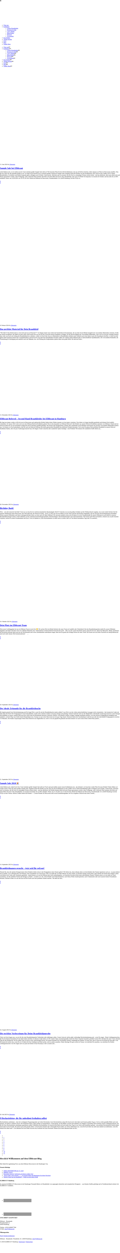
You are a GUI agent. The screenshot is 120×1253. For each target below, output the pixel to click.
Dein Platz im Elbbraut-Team (13, 625)
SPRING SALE (8, 1172)
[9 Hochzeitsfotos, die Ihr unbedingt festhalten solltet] (48, 1113)
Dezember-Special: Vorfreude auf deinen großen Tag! (18, 1174)
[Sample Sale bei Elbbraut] (47, 163)
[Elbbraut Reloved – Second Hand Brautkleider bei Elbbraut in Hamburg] (41, 413)
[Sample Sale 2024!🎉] (48, 778)
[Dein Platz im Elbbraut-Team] (48, 620)
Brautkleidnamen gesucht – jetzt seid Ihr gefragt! (22, 868)
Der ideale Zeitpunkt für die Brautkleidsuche (20, 708)
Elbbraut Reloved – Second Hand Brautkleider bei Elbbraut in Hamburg (33, 419)
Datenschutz (29, 1242)
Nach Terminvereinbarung (7, 1236)
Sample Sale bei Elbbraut (11, 168)
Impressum (22, 1242)
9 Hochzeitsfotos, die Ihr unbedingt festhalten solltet (23, 1118)
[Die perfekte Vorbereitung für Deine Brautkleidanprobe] (48, 1028)
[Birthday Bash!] (41, 503)
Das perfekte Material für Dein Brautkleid (19, 329)
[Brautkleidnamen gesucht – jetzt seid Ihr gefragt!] (24, 863)
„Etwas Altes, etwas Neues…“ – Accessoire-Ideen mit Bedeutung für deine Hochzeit (27, 1175)
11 (4, 1153)
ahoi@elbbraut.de (9, 1229)
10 (4, 1151)
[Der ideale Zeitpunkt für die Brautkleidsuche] (48, 703)
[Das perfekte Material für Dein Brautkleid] (47, 324)
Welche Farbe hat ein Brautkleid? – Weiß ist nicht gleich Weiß (21, 1177)
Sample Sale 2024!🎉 (9, 783)
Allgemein (12, 164)
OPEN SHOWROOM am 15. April (13, 1171)
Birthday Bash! (7, 508)
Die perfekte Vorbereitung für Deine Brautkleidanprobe (25, 1033)
